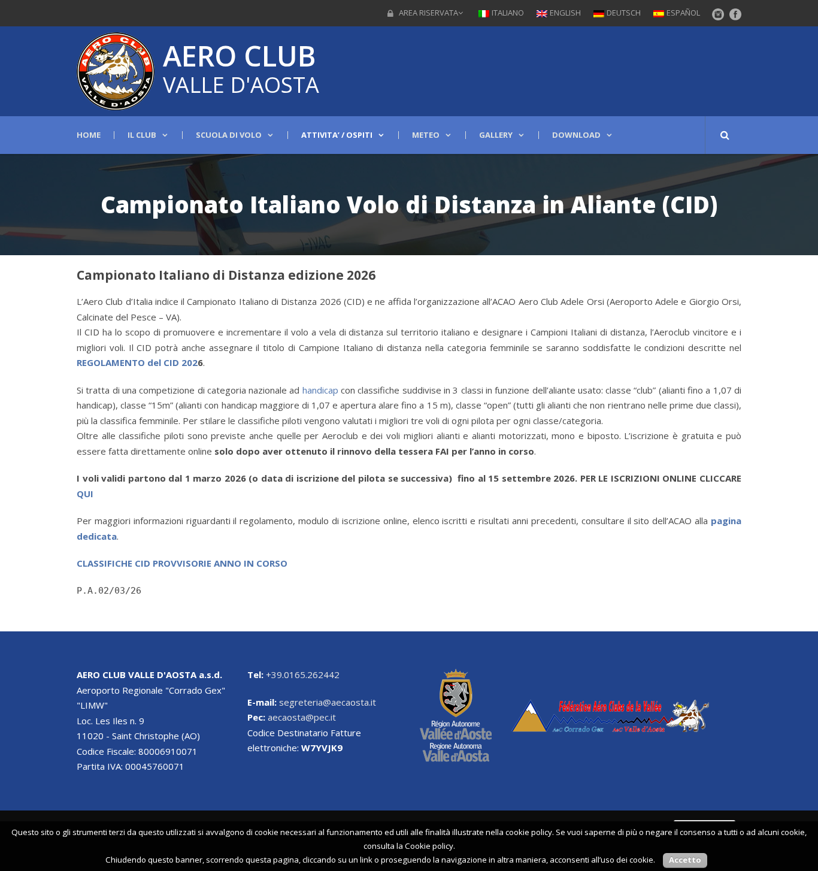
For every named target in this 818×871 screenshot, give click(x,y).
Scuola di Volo (229, 135)
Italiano (508, 12)
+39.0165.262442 (303, 675)
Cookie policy (429, 845)
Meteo (426, 135)
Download (576, 135)
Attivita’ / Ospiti (336, 135)
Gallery (496, 135)
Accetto (685, 859)
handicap (320, 390)
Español (683, 12)
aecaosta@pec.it (302, 717)
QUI (85, 494)
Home (89, 135)
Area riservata (428, 12)
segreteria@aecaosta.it (327, 702)
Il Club (142, 135)
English (565, 12)
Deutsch (624, 12)
